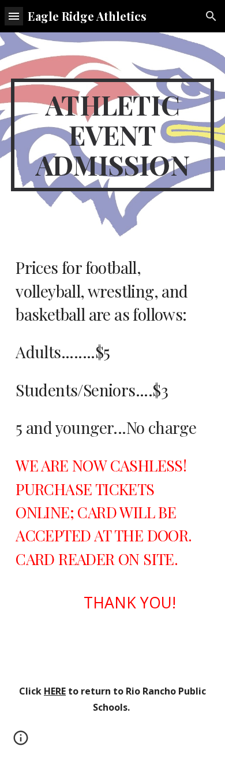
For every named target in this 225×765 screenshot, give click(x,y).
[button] (14, 16)
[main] (112, 135)
